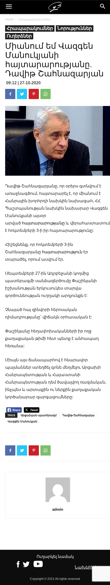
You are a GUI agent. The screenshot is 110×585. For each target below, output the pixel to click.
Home (9, 19)
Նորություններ (74, 28)
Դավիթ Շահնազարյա (78, 415)
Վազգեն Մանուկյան (22, 421)
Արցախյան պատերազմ (39, 415)
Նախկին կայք (90, 567)
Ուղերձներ (19, 36)
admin (57, 509)
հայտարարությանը (43, 223)
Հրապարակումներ (34, 19)
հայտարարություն (62, 252)
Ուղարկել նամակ (55, 556)
